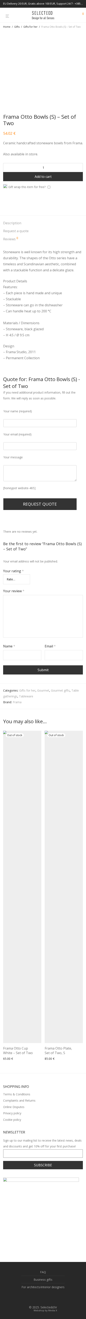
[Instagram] (46, 1298)
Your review (13, 591)
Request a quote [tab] (16, 231)
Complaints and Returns (19, 1100)
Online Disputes (13, 1107)
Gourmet (43, 690)
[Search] (73, 15)
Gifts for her (30, 27)
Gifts (17, 27)
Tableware (26, 696)
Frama (17, 702)
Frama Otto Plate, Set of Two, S (58, 1050)
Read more (50, 1059)
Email (50, 646)
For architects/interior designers (43, 1287)
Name (9, 646)
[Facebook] (39, 1298)
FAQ (43, 1272)
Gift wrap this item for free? (27, 187)
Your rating (13, 571)
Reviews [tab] (10, 239)
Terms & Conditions (16, 1094)
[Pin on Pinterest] (16, 202)
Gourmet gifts (60, 690)
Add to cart (43, 176)
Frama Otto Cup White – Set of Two (18, 1050)
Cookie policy (12, 1120)
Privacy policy (12, 1113)
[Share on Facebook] (4, 202)
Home (6, 27)
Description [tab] (12, 223)
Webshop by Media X (45, 1310)
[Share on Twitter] (10, 202)
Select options (11, 1059)
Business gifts (43, 1280)
